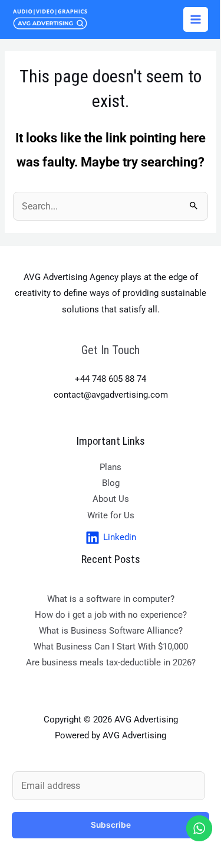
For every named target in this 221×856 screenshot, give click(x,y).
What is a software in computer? (110, 599)
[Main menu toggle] (195, 19)
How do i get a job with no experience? (111, 614)
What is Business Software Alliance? (111, 630)
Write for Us (110, 515)
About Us (111, 499)
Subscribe (111, 825)
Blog (111, 483)
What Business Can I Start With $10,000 (111, 646)
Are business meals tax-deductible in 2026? (111, 662)
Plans (110, 467)
